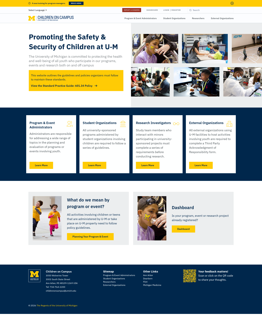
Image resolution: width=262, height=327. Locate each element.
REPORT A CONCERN (131, 10)
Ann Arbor (148, 275)
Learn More (41, 165)
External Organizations (222, 18)
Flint (145, 281)
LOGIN (166, 10)
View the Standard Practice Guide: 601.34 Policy (61, 86)
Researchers (198, 18)
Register (176, 10)
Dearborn (147, 278)
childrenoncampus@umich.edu (61, 290)
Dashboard (152, 10)
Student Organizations (174, 18)
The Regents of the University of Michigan (57, 305)
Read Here (76, 3)
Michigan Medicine (152, 285)
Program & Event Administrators (140, 18)
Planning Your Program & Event (90, 236)
